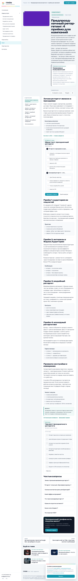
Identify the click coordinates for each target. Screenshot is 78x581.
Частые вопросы (29, 124)
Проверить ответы (52, 194)
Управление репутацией (9, 26)
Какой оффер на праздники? (53, 494)
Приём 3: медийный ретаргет (30, 112)
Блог (3, 43)
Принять (61, 576)
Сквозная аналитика (8, 33)
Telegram (67, 93)
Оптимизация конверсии (50, 417)
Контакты (4, 49)
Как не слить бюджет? (51, 508)
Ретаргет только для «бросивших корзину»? (58, 485)
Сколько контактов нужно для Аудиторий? (57, 489)
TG (6, 578)
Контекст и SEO (47, 135)
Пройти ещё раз (64, 194)
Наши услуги (5, 13)
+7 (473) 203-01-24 (6, 574)
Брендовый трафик (64, 417)
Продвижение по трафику (9, 36)
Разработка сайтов (7, 21)
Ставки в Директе (59, 135)
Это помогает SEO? (50, 513)
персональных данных (40, 578)
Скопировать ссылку (57, 93)
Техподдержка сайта (8, 31)
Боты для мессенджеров (9, 24)
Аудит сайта (6, 29)
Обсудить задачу (51, 530)
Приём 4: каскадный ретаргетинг (30, 116)
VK (3, 578)
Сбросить (48, 471)
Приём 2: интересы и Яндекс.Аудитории (30, 108)
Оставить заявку (70, 3)
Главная (25, 2)
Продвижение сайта (8, 16)
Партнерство (5, 46)
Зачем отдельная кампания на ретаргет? (57, 480)
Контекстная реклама (8, 19)
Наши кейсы (5, 39)
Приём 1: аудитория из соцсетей (30, 104)
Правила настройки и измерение (30, 120)
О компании (5, 10)
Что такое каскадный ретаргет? (54, 499)
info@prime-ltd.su (6, 576)
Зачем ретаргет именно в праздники (31, 100)
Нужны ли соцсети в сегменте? (54, 503)
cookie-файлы (39, 576)
